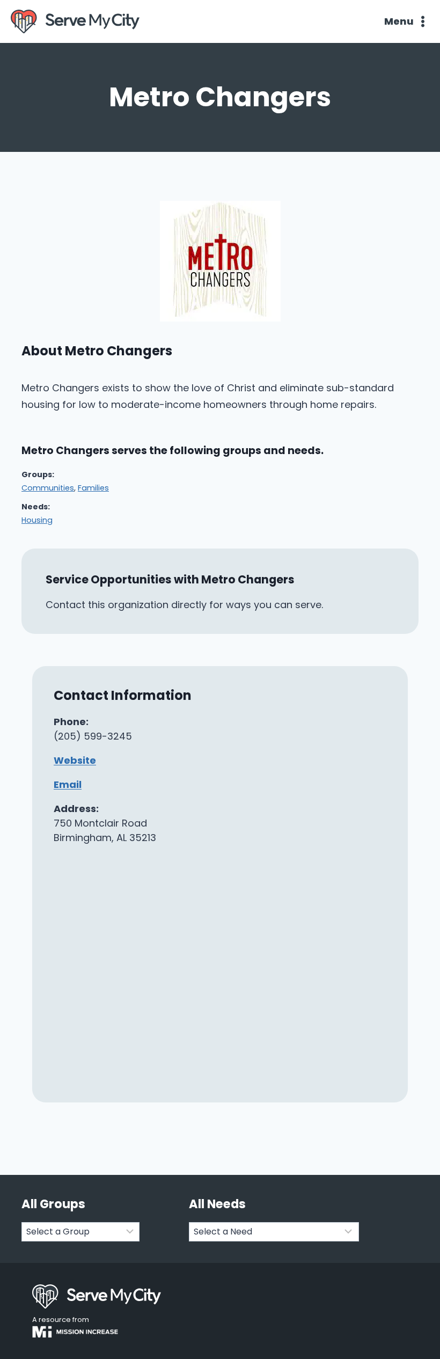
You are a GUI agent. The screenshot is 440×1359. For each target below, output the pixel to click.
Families (93, 488)
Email (68, 784)
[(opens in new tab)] (220, 318)
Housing (37, 520)
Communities (47, 488)
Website (75, 760)
